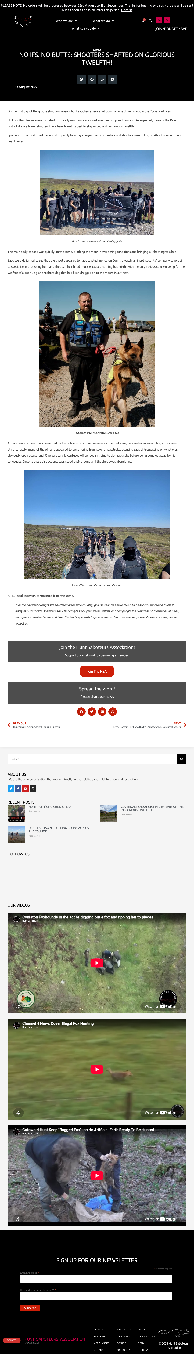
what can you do (84, 28)
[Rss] (167, 20)
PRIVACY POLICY (146, 1336)
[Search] (181, 759)
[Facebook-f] (18, 788)
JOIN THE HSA (124, 1329)
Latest (97, 49)
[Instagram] (159, 20)
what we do (101, 21)
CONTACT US (123, 1350)
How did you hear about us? (38, 1289)
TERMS (142, 1343)
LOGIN (141, 1329)
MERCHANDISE (101, 1343)
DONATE (121, 1343)
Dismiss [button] (126, 10)
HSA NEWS (99, 1336)
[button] (150, 20)
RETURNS (143, 1350)
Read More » (34, 811)
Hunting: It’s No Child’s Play (50, 806)
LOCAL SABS (123, 1336)
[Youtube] (25, 788)
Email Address (29, 1272)
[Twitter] (11, 788)
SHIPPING (98, 1350)
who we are (64, 21)
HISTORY (98, 1329)
